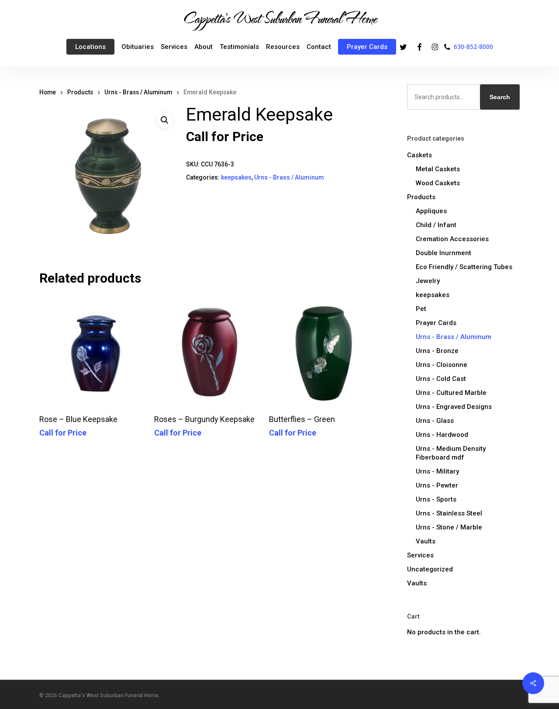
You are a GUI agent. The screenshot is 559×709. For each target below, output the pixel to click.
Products (80, 92)
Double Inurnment (443, 253)
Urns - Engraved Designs (454, 407)
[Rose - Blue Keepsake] (94, 351)
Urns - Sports (436, 499)
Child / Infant (436, 225)
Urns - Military (437, 471)
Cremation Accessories (452, 239)
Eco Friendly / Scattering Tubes (464, 267)
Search (500, 96)
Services (420, 555)
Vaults (425, 541)
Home (47, 92)
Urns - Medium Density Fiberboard (451, 453)
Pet (421, 309)
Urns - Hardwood (442, 435)
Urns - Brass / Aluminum (138, 92)
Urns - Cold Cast (441, 379)
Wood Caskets (438, 183)
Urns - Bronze (437, 351)
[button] (165, 120)
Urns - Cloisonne (441, 365)
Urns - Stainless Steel (449, 513)
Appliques (431, 211)
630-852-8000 (473, 46)
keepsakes (236, 177)
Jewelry (428, 281)
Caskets (419, 155)
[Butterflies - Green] (324, 351)
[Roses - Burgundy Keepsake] (209, 351)
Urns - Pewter (437, 485)
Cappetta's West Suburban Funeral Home (279, 18)
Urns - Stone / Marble (449, 527)
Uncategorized (430, 569)
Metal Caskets (438, 169)
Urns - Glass (435, 421)
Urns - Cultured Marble (451, 393)
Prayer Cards (436, 323)
